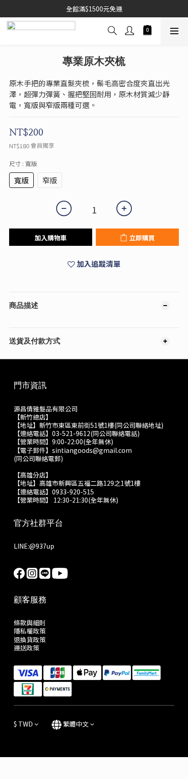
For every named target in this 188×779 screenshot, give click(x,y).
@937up (41, 545)
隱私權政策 (30, 630)
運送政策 (26, 647)
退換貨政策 (30, 639)
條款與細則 (30, 622)
